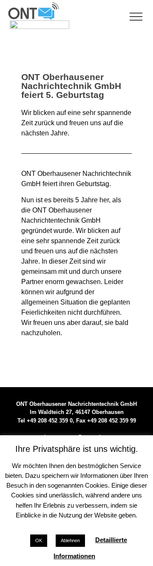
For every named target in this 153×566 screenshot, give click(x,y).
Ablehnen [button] (70, 540)
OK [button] (38, 540)
